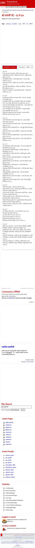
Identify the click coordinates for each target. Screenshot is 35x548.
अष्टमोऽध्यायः (9, 437)
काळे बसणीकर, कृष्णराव (11, 467)
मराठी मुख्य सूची (5, 10)
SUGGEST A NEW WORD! (27, 362)
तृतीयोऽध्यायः (8, 427)
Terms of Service (19, 537)
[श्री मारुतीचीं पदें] (7, 12)
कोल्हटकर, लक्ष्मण (10, 472)
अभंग (24, 24)
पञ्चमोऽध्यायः (9, 444)
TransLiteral (14, 541)
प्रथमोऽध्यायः (9, 425)
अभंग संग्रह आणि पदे (20, 10)
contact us (18, 535)
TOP (31, 302)
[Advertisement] (17, 44)
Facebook (11, 298)
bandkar (14, 24)
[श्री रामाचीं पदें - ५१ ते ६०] (2, 12)
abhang (8, 24)
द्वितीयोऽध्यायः (9, 430)
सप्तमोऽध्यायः (8, 439)
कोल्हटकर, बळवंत (10, 470)
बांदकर (31, 24)
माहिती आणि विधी (9, 422)
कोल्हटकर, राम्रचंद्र (10, 477)
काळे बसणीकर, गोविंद (10, 465)
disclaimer (25, 535)
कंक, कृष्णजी (8, 462)
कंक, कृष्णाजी (9, 458)
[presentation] (10, 67)
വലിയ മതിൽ (7, 346)
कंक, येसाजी (8, 460)
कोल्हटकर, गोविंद (9, 475)
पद (27, 24)
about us (31, 535)
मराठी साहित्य (12, 10)
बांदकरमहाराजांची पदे (29, 10)
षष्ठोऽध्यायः (8, 442)
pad (20, 24)
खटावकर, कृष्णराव (10, 455)
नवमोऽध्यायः (8, 435)
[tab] (10, 67)
